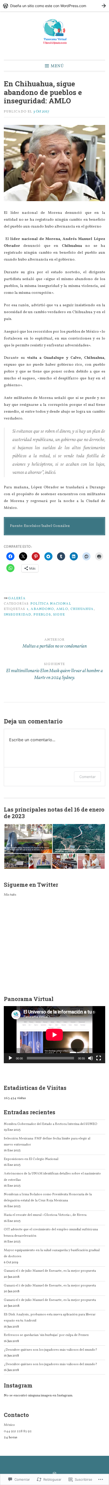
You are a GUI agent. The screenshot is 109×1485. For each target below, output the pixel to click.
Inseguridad (17, 614)
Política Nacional (50, 603)
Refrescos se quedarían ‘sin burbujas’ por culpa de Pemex (46, 1335)
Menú (57, 65)
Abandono (42, 609)
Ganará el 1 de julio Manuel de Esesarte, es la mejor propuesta (50, 1270)
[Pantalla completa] (98, 1058)
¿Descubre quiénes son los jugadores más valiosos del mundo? (50, 1349)
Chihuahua (82, 609)
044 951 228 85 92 (18, 1431)
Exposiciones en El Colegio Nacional (31, 1159)
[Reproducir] (10, 1058)
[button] (28, 839)
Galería (17, 598)
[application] (54, 1034)
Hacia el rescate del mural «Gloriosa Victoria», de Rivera (45, 1215)
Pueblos (42, 614)
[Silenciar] (90, 1058)
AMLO (62, 609)
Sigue (59, 614)
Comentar (87, 776)
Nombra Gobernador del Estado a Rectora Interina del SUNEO (50, 1124)
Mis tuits (10, 894)
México (9, 1425)
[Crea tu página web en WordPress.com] (54, 5)
